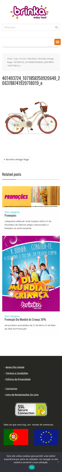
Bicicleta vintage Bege (17, 159)
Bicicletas (32, 58)
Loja (16, 58)
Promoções (10, 215)
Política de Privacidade (18, 379)
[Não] (58, 462)
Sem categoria (12, 212)
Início (9, 58)
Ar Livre (23, 58)
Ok (31, 467)
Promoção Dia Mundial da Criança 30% (25, 319)
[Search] (56, 27)
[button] (57, 42)
